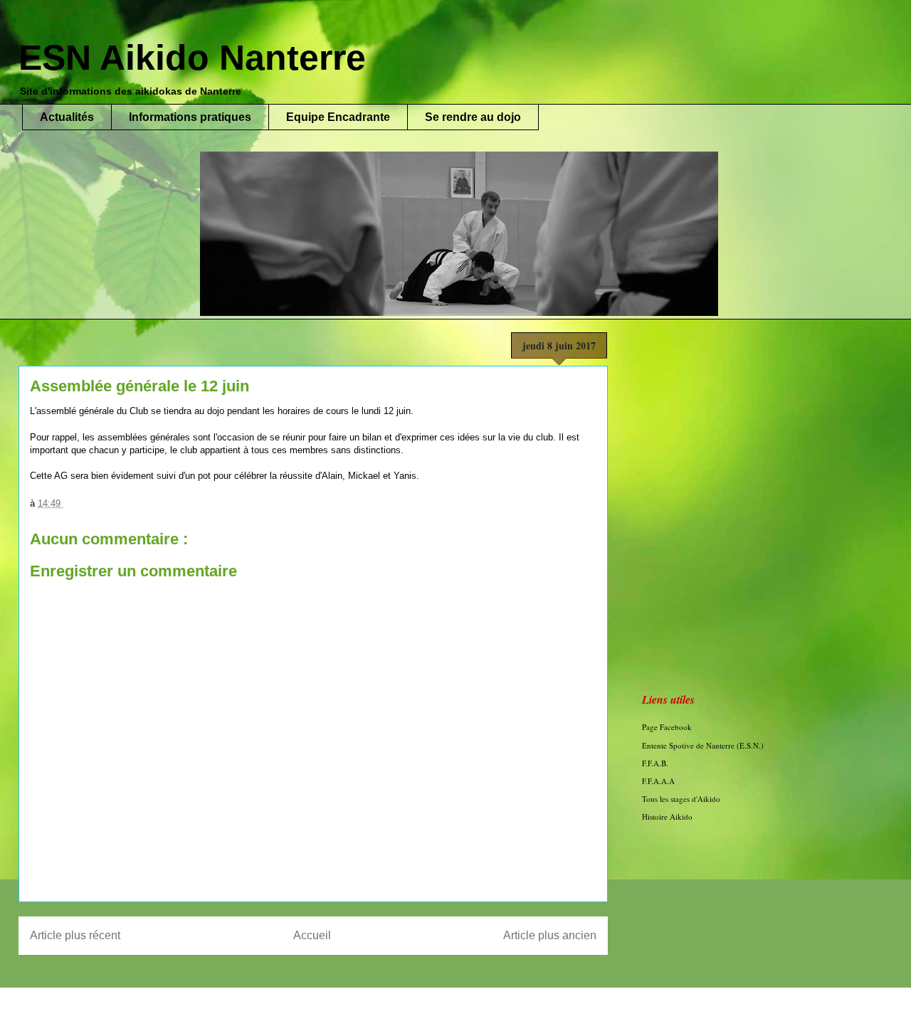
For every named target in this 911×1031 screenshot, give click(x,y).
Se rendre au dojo (473, 117)
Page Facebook (667, 726)
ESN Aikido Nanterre (192, 58)
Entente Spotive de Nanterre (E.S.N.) (703, 745)
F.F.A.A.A (658, 781)
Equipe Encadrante (338, 117)
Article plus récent (75, 935)
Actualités (67, 117)
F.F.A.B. (655, 763)
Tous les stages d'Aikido (681, 798)
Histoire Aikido (667, 816)
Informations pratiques (190, 117)
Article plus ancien (549, 935)
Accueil (312, 935)
